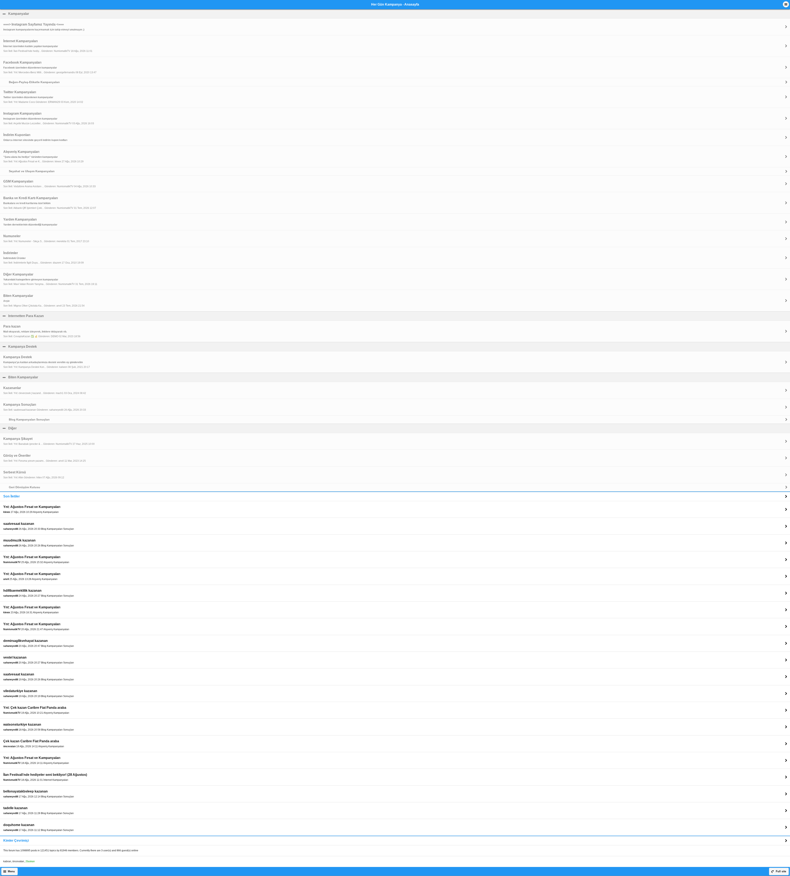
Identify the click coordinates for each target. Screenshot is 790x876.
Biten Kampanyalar (43, 377)
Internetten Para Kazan (46, 316)
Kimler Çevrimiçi (16, 840)
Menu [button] (11, 871)
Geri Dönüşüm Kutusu (24, 487)
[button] (786, 4)
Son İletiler (11, 496)
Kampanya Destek (42, 346)
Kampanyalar (38, 13)
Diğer (32, 428)
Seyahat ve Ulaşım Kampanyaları (32, 171)
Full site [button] (781, 871)
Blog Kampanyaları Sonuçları (29, 419)
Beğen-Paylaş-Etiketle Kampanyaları (34, 82)
